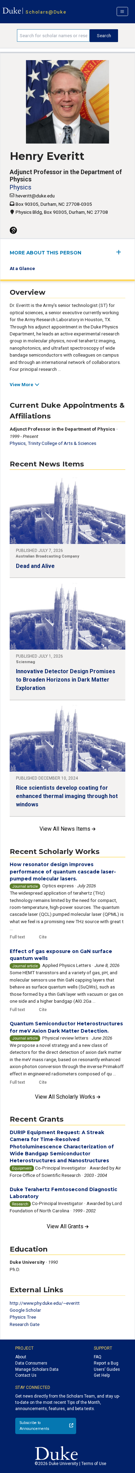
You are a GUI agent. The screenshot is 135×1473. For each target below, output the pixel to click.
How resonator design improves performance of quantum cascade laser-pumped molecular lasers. (63, 871)
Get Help (102, 1375)
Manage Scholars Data (36, 1369)
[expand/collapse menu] (121, 252)
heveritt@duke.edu (35, 195)
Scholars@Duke (46, 12)
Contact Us (25, 1375)
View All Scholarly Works (66, 1096)
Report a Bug (106, 1363)
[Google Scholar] (13, 230)
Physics (21, 187)
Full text (17, 937)
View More (21, 384)
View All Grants (66, 1226)
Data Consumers (31, 1363)
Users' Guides (107, 1369)
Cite (43, 937)
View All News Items (65, 828)
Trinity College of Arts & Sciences (62, 443)
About (20, 1356)
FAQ (97, 1356)
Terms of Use (93, 1463)
